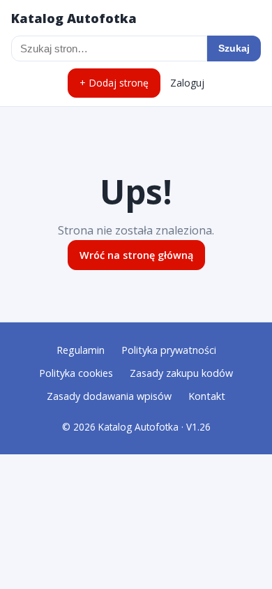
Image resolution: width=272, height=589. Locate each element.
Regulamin (80, 350)
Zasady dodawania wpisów (109, 396)
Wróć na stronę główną (136, 255)
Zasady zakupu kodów (181, 373)
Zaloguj (187, 82)
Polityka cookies (76, 373)
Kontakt (206, 396)
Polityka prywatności (168, 350)
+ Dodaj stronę (114, 82)
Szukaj (234, 48)
